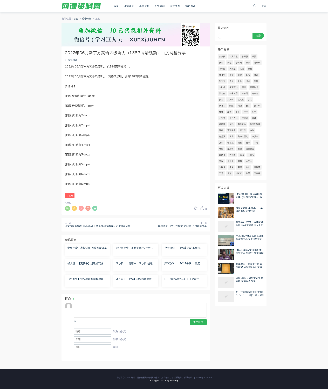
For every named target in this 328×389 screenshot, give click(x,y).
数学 (248, 106)
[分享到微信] (67, 208)
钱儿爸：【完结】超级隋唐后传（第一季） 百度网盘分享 (134, 279)
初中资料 (160, 6)
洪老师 (222, 93)
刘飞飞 (222, 81)
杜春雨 (245, 93)
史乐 (231, 81)
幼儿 (248, 167)
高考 (248, 75)
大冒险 (232, 155)
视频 (250, 69)
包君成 (230, 143)
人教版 (232, 69)
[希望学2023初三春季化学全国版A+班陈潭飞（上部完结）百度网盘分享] (226, 226)
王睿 (231, 136)
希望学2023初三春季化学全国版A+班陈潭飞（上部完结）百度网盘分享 (249, 225)
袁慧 (229, 173)
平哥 (238, 112)
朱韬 (242, 69)
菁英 (231, 75)
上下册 (230, 161)
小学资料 (144, 6)
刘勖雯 (222, 87)
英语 (244, 87)
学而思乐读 (255, 124)
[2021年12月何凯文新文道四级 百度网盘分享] (226, 282)
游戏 (231, 124)
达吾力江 (233, 118)
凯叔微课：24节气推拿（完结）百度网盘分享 (182, 226)
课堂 (240, 75)
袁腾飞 (222, 155)
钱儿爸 (222, 75)
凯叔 (229, 63)
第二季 (243, 130)
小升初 (222, 118)
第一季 (257, 106)
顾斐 (240, 143)
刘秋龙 (222, 167)
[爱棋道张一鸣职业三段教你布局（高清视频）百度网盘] (226, 268)
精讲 (229, 112)
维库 (221, 161)
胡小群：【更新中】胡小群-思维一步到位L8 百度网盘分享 (135, 263)
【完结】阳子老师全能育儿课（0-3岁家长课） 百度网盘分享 (249, 197)
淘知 (240, 161)
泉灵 (231, 167)
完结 (221, 130)
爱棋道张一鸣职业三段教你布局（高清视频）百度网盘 (249, 267)
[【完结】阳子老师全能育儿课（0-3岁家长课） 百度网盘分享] (226, 198)
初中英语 (233, 93)
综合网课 (190, 6)
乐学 (254, 112)
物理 (221, 112)
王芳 (221, 173)
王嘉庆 (251, 155)
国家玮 (257, 173)
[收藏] (195, 208)
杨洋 (248, 143)
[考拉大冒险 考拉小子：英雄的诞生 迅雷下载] (226, 212)
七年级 (222, 69)
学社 (256, 81)
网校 (221, 63)
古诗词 (245, 118)
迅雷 (254, 57)
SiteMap (174, 381)
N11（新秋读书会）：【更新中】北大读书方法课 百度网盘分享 (183, 279)
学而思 (245, 57)
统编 (231, 106)
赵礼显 (241, 100)
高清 (240, 167)
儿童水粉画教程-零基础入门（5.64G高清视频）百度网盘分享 (97, 226)
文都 (221, 143)
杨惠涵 (222, 124)
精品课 (230, 149)
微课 (256, 75)
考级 (221, 149)
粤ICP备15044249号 (159, 381)
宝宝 (246, 112)
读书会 (249, 161)
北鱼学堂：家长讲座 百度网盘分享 (87, 248)
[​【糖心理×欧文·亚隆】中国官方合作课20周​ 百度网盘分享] (226, 254)
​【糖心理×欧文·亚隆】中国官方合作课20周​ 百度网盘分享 (250, 253)
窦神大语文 (243, 136)
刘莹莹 (239, 173)
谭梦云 (255, 136)
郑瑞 (242, 155)
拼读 (248, 81)
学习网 (239, 63)
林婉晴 (257, 167)
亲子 (248, 63)
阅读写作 (233, 87)
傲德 (240, 149)
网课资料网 (81, 6)
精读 (240, 106)
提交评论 (198, 322)
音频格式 (254, 87)
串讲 (254, 118)
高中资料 (175, 6)
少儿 (250, 100)
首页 (116, 6)
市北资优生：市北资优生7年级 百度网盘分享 (135, 248)
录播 (240, 81)
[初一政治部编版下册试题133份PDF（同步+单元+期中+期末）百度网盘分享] (226, 296)
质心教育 (250, 149)
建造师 (255, 93)
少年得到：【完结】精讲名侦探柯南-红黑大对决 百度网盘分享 (183, 248)
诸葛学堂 (231, 130)
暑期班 (257, 63)
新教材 (222, 106)
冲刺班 (230, 100)
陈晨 (248, 173)
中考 (256, 143)
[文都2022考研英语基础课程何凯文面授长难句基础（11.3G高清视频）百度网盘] (226, 240)
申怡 (252, 130)
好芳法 (222, 136)
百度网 (70, 196)
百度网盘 (233, 57)
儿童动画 (129, 6)
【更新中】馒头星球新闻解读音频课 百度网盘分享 (86, 279)
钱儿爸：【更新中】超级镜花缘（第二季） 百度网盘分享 (85, 263)
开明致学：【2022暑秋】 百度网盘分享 (183, 263)
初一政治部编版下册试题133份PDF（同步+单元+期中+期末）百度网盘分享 (250, 295)
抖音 (221, 100)
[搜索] (255, 5)
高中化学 (242, 124)
